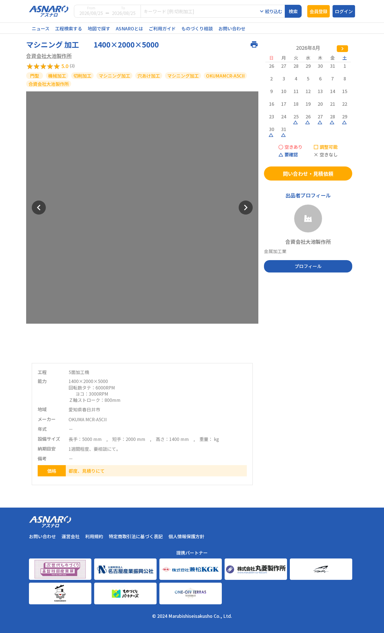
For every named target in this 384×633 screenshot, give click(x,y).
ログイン (344, 11)
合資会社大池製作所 (49, 55)
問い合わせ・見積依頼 (308, 173)
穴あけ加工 (148, 75)
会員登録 (318, 11)
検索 (293, 11)
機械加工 (57, 75)
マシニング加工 (114, 75)
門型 (34, 75)
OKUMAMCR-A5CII (225, 75)
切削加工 (82, 75)
